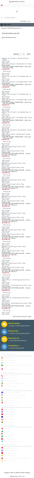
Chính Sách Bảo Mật (8, 433)
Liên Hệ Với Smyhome (9, 422)
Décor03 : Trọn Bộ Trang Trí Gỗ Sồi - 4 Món (13, 184)
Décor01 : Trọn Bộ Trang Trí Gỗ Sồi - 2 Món (13, 151)
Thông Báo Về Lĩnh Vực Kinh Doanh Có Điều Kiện (16, 458)
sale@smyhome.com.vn (10, 378)
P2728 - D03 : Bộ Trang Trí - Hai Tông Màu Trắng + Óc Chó (17, 117)
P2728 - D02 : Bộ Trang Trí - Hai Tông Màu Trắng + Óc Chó (17, 99)
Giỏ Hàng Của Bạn (8, 412)
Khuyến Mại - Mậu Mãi (9, 460)
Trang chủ (3, 28)
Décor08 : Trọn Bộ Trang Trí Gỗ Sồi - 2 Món (13, 267)
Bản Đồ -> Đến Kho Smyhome (11, 369)
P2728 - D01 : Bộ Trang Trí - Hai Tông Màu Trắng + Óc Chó (17, 81)
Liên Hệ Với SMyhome (9, 439)
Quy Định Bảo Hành (9, 417)
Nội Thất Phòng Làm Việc (14, 28)
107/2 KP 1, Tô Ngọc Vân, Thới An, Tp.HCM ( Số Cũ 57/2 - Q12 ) (15, 366)
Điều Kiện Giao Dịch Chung (10, 448)
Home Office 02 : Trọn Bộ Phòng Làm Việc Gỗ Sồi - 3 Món (16, 303)
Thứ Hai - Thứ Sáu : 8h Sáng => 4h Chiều (14, 395)
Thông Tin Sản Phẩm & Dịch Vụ (12, 441)
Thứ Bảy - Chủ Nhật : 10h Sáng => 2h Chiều (15, 397)
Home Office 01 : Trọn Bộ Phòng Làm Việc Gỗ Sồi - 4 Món (16, 285)
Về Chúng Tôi (7, 431)
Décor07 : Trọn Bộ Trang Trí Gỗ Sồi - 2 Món (13, 250)
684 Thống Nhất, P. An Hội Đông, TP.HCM (14, 383)
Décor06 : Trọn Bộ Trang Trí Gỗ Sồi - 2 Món (13, 234)
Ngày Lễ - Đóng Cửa (9, 400)
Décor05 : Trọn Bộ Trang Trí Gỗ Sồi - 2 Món (13, 217)
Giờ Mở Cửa (7, 428)
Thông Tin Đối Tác (8, 436)
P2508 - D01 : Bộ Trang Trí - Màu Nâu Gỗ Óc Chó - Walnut (17, 64)
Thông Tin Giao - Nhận (9, 455)
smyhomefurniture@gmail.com (11, 381)
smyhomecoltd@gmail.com (10, 362)
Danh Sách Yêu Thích (9, 414)
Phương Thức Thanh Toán (10, 419)
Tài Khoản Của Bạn (8, 409)
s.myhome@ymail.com (9, 360)
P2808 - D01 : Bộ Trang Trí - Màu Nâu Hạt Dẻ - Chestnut (16, 134)
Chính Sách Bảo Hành (9, 453)
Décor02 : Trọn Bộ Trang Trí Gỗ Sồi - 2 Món (13, 167)
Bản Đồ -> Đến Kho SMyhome (10, 386)
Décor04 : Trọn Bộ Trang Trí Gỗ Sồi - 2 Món (13, 201)
